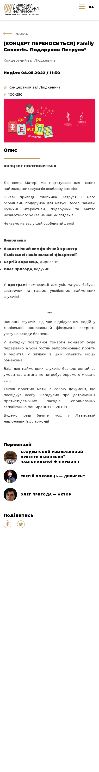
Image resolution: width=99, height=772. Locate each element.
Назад (22, 33)
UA (91, 7)
